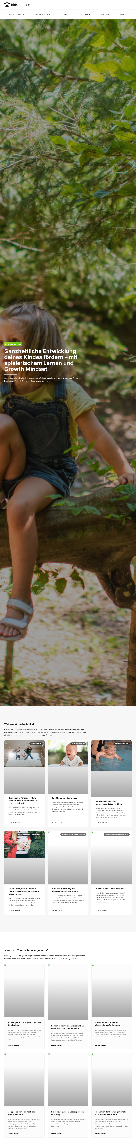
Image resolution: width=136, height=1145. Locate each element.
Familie (123, 14)
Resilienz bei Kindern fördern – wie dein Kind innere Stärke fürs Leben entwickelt (23, 800)
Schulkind (105, 14)
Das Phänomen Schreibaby (64, 798)
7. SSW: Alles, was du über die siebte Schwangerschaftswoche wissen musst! (23, 891)
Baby (66, 14)
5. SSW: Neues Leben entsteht (110, 888)
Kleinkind (85, 14)
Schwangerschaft (43, 14)
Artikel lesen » (14, 822)
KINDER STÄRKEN (16, 14)
